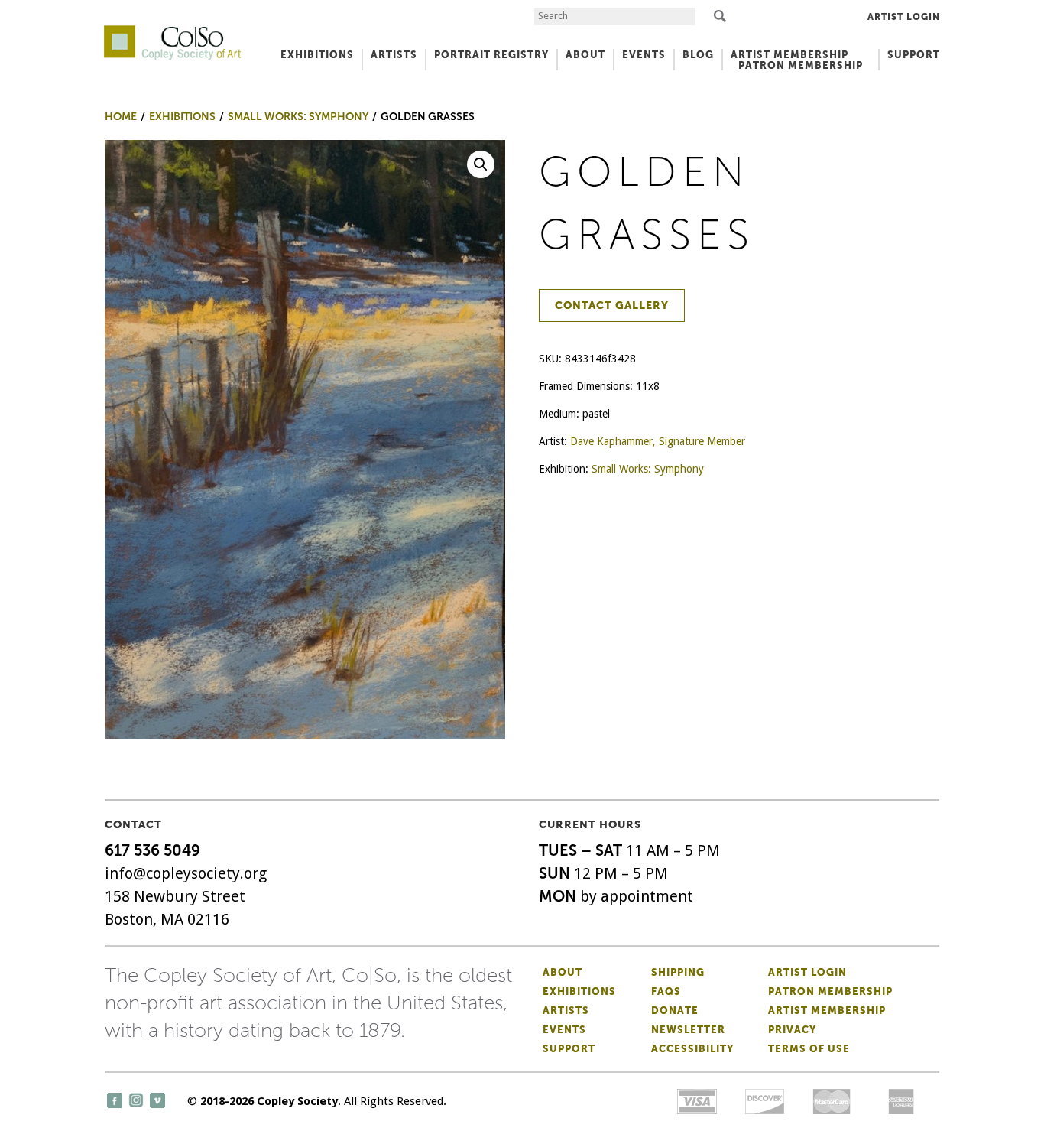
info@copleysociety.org (186, 873)
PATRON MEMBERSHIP (800, 65)
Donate (675, 1010)
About (562, 972)
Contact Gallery (612, 305)
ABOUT (585, 54)
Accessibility (692, 1049)
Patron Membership (830, 991)
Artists (566, 1010)
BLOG (698, 54)
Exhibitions (579, 991)
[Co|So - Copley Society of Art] (172, 30)
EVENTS (644, 54)
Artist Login (903, 16)
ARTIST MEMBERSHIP (789, 54)
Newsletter (688, 1029)
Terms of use (809, 1049)
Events (564, 1029)
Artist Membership (827, 1010)
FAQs (666, 991)
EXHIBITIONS (317, 54)
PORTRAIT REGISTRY (491, 54)
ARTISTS (394, 54)
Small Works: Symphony (648, 469)
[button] (480, 164)
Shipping (678, 972)
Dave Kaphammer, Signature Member (657, 441)
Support (913, 54)
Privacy (792, 1029)
